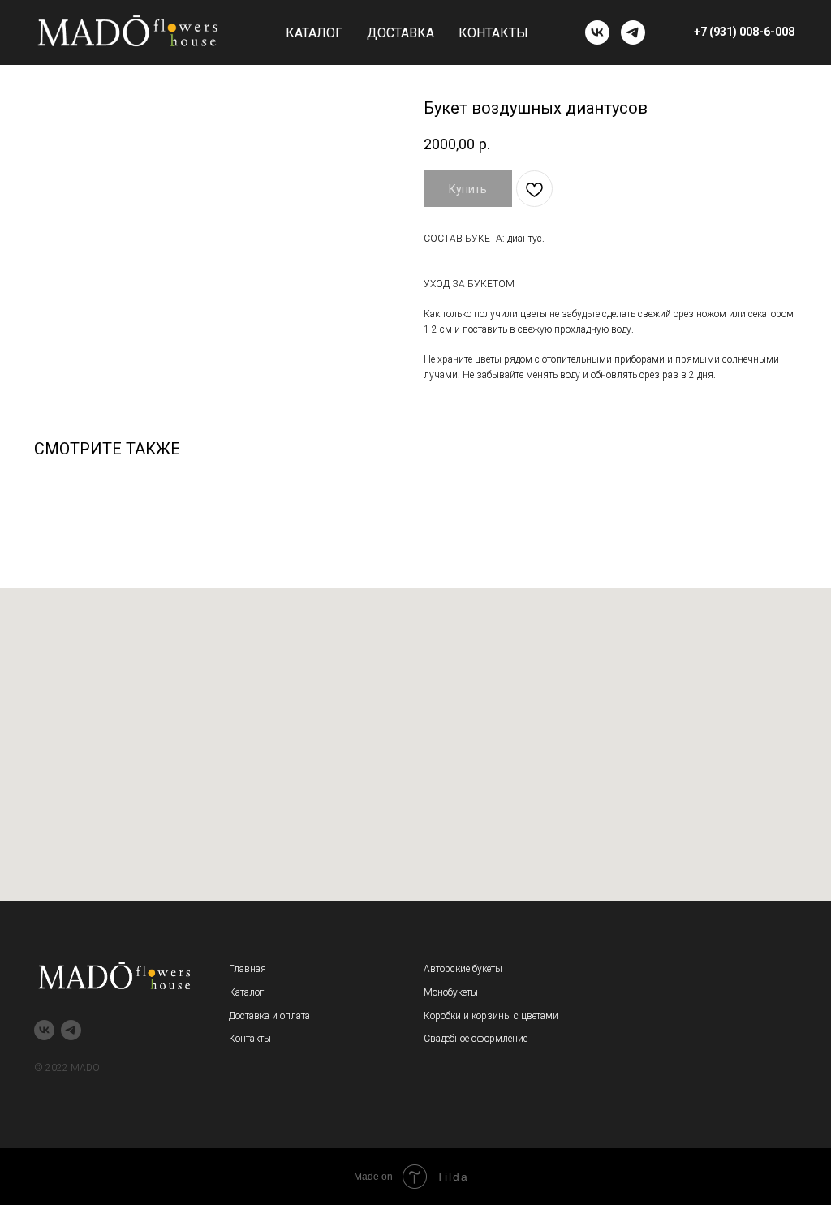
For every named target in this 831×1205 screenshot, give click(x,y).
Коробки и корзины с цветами (491, 1016)
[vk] (597, 32)
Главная (247, 969)
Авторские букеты (463, 969)
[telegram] (633, 32)
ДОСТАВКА (400, 33)
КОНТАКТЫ (493, 33)
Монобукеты (451, 992)
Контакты (250, 1038)
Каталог (246, 992)
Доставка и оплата (269, 1016)
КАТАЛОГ (314, 33)
